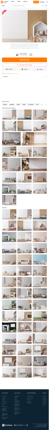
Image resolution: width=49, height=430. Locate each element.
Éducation (4, 402)
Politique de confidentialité (41, 425)
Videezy (3, 399)
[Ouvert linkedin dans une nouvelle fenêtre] (19, 424)
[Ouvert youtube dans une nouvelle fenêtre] (27, 424)
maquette (12, 103)
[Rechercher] (43, 5)
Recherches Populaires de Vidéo (17, 412)
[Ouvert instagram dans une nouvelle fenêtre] (16, 424)
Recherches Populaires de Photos (17, 408)
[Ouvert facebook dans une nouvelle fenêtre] (14, 424)
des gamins (30, 103)
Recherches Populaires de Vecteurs (17, 404)
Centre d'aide (29, 395)
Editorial (25, 1)
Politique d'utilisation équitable (39, 426)
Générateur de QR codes (4, 417)
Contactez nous (29, 397)
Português (44, 399)
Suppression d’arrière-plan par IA (5, 414)
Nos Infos (28, 399)
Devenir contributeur (29, 401)
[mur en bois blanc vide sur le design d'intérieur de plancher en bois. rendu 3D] (34, 138)
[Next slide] (44, 103)
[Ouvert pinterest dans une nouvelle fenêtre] (21, 424)
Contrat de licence (16, 396)
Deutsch (43, 401)
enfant (24, 103)
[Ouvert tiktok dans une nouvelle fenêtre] (23, 424)
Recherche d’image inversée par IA (4, 409)
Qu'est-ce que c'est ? (15, 73)
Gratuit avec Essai (24, 59)
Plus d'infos (5, 75)
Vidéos (18, 1)
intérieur (5, 103)
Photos (12, 1)
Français (43, 402)
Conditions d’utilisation (41, 424)
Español (43, 397)
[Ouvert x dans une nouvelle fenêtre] (25, 424)
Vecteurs (6, 1)
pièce (37, 103)
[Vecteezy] (2, 2)
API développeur (4, 405)
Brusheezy (4, 395)
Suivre (31, 55)
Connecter (42, 2)
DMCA (15, 398)
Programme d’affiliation (16, 401)
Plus (5, 2)
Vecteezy (4, 397)
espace (18, 103)
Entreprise (4, 401)
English (43, 395)
